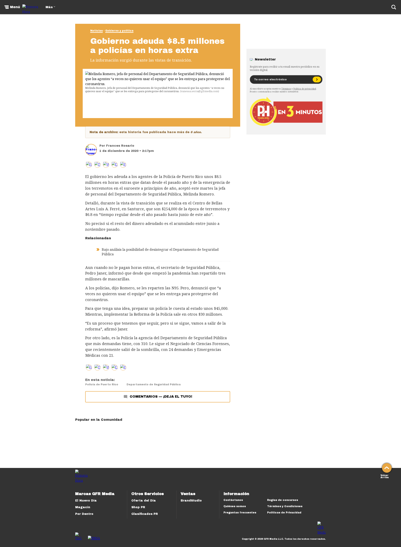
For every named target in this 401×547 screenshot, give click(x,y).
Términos (286, 88)
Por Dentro (84, 513)
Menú (15, 7)
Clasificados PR (144, 513)
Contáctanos (233, 500)
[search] (393, 7)
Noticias (96, 30)
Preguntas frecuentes (239, 512)
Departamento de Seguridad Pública (154, 384)
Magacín (82, 507)
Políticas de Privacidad (284, 512)
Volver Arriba (385, 476)
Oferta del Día (143, 500)
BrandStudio (191, 500)
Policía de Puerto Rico (101, 384)
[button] (97, 165)
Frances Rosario (120, 145)
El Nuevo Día (86, 500)
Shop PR (138, 507)
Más (49, 7)
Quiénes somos (234, 506)
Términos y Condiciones (284, 506)
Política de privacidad (304, 88)
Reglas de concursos (282, 500)
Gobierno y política (119, 30)
